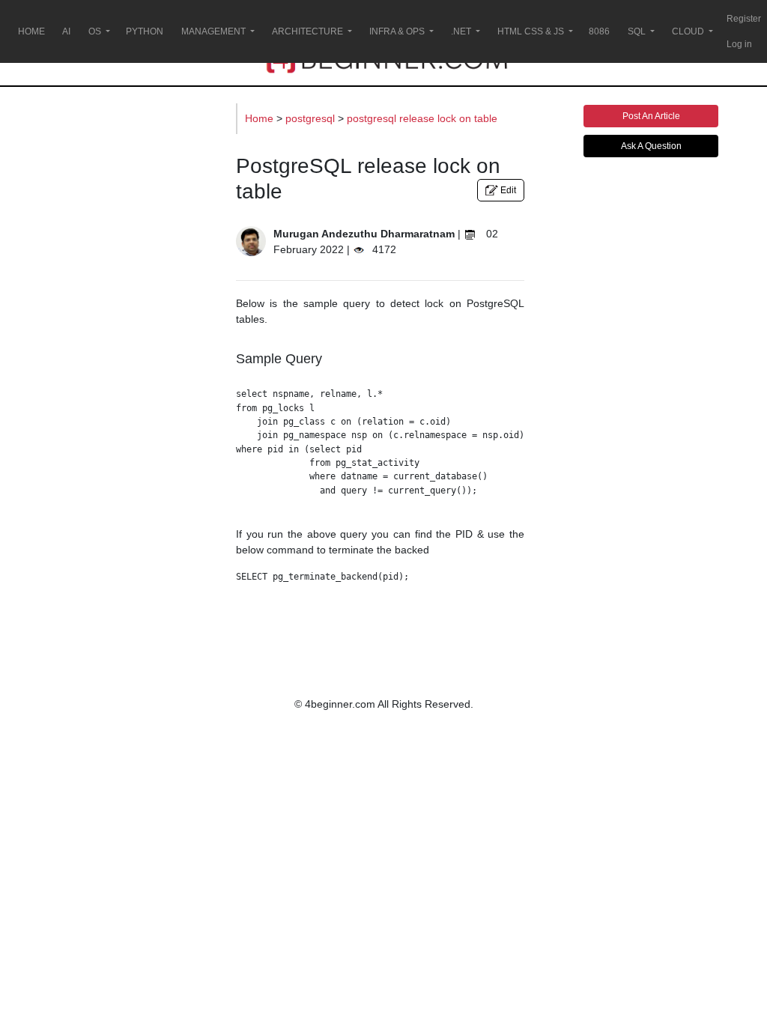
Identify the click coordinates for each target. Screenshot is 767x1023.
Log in (739, 44)
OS (94, 31)
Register (744, 18)
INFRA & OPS (397, 31)
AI (66, 31)
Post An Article (651, 116)
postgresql (311, 118)
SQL (636, 31)
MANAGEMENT (213, 31)
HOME (31, 31)
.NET (461, 31)
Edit (507, 190)
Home (260, 118)
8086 (599, 31)
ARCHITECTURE (307, 31)
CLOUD (688, 31)
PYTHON (145, 31)
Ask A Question (651, 146)
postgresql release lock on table (422, 118)
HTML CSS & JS (530, 31)
